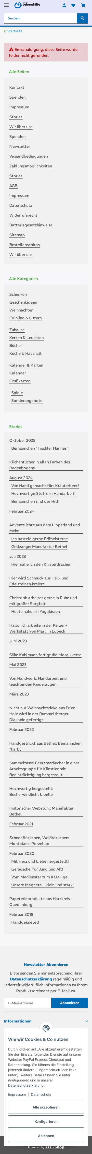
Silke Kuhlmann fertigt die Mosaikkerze (45, 654)
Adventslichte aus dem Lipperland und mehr (44, 527)
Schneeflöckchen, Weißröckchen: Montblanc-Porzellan (39, 840)
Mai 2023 (17, 664)
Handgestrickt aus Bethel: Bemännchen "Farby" (45, 746)
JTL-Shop (54, 1147)
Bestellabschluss (24, 244)
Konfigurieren (46, 1121)
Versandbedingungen (28, 156)
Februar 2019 (21, 914)
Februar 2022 (21, 729)
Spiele (17, 392)
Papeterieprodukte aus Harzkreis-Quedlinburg (40, 901)
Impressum (17, 1094)
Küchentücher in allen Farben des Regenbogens (39, 464)
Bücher (15, 345)
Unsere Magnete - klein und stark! (42, 884)
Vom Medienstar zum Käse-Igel (40, 876)
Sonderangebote (26, 400)
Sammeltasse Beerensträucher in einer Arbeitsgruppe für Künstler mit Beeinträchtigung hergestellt (44, 768)
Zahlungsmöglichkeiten (30, 165)
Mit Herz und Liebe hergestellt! (40, 861)
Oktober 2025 (22, 440)
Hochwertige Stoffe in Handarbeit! (43, 493)
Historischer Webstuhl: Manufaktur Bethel (41, 811)
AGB (13, 185)
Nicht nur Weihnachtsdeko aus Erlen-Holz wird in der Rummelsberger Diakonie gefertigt (43, 713)
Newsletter (19, 146)
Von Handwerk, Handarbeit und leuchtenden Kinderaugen (38, 681)
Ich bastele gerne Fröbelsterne (39, 538)
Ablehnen (46, 1136)
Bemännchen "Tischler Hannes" (39, 448)
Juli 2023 (17, 556)
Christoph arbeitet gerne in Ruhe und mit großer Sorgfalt (43, 600)
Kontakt (16, 87)
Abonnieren (69, 1003)
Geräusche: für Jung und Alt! (37, 869)
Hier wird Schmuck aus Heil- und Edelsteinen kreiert (38, 581)
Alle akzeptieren (46, 1107)
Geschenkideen (23, 302)
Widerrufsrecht (23, 215)
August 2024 (21, 477)
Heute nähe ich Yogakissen (35, 611)
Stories (15, 116)
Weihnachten (21, 310)
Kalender (17, 372)
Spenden (17, 97)
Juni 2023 (18, 640)
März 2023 (19, 694)
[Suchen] (82, 18)
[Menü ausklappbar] (6, 3)
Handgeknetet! (25, 922)
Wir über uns (20, 126)
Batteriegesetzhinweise (31, 224)
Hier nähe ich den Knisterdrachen (41, 564)
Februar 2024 (21, 511)
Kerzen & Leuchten (26, 337)
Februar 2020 (21, 853)
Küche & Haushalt (25, 353)
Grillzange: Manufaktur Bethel (39, 546)
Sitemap (17, 234)
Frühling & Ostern (25, 317)
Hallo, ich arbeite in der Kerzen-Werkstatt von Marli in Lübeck (38, 628)
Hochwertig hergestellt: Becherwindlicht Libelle (31, 791)
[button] (64, 5)
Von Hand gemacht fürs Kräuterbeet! (45, 485)
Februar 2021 (21, 823)
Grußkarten (19, 380)
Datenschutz (41, 1094)
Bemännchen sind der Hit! (34, 501)
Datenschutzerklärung (26, 1085)
